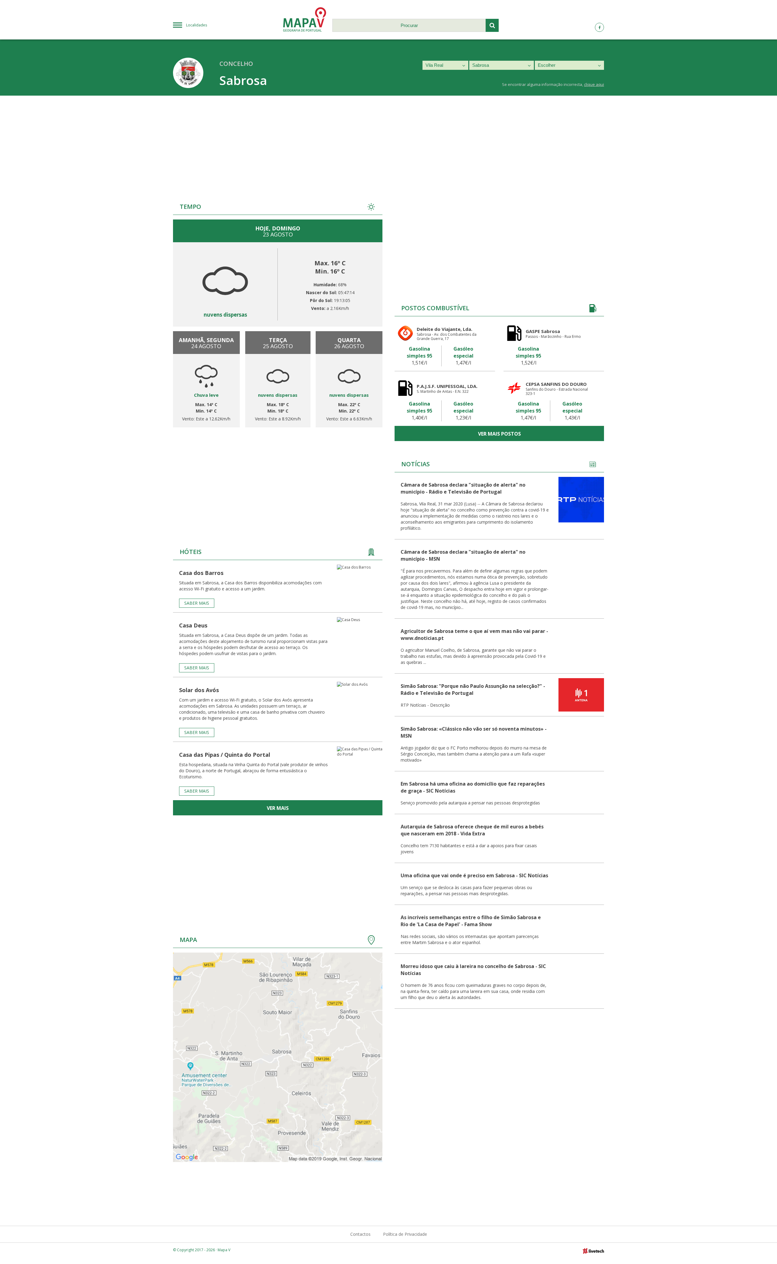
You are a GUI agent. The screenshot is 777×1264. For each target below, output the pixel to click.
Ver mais (278, 808)
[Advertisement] (388, 141)
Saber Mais (196, 603)
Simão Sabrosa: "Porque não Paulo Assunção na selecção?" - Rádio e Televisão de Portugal (473, 689)
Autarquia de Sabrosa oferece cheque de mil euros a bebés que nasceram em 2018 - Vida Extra (472, 830)
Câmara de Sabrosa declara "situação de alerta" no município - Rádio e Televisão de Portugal (463, 488)
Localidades (196, 25)
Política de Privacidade (405, 1234)
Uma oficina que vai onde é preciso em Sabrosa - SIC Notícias (474, 875)
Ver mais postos (499, 433)
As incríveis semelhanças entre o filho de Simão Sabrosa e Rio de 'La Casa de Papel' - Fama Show (471, 921)
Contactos (360, 1234)
